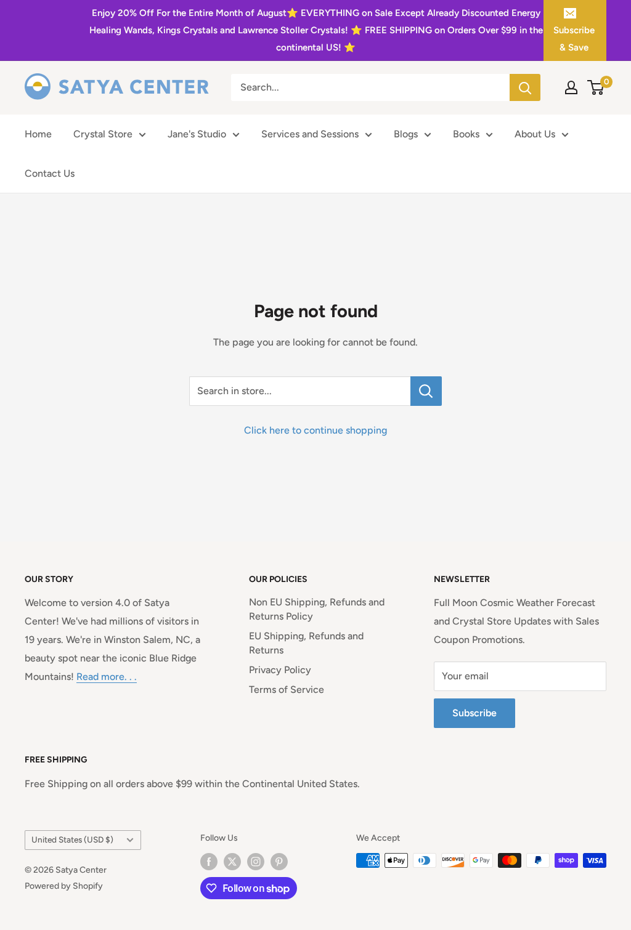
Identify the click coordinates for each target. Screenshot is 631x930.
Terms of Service (286, 689)
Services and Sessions (310, 134)
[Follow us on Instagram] (255, 861)
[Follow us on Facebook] (209, 861)
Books (466, 134)
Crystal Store (102, 134)
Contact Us (50, 173)
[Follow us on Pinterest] (279, 861)
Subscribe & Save (574, 39)
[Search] (525, 87)
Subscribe (474, 713)
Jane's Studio (197, 134)
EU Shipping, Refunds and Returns (306, 642)
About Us (535, 134)
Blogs (406, 134)
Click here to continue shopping (315, 430)
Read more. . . (106, 676)
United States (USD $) (72, 839)
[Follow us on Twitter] (232, 861)
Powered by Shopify (64, 886)
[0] (596, 87)
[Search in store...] (426, 391)
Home (38, 134)
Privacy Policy (280, 670)
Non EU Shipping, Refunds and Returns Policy (317, 608)
